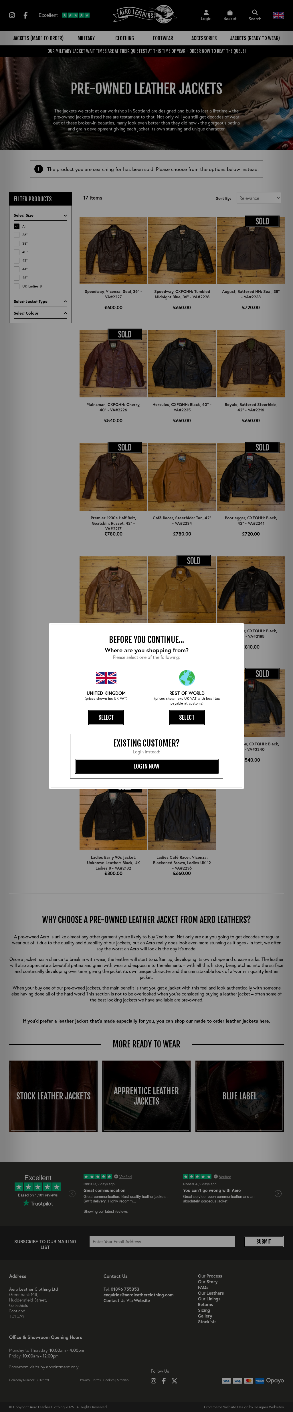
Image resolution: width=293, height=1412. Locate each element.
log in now (146, 766)
